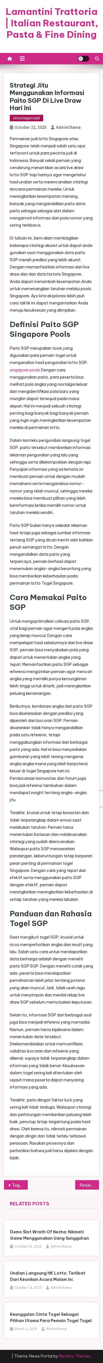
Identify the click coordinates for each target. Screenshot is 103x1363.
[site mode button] (83, 59)
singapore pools (25, 370)
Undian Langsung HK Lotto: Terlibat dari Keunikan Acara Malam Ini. (47, 1276)
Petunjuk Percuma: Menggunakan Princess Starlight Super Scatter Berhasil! (89, 1185)
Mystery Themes (74, 1356)
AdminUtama (68, 127)
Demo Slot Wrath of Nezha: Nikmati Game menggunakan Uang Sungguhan (49, 1235)
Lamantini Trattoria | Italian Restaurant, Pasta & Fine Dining (51, 23)
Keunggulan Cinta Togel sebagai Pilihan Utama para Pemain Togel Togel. (51, 1317)
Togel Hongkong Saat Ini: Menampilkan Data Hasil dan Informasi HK (20, 1185)
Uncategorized (26, 118)
